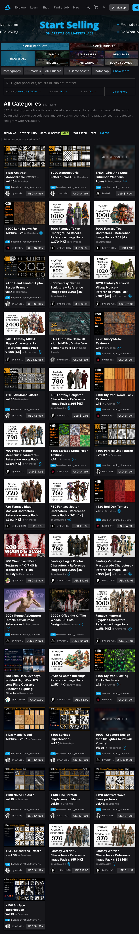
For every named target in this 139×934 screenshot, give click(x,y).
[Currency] (104, 7)
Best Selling (28, 133)
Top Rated (80, 133)
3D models (33, 71)
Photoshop (101, 71)
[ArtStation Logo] (7, 7)
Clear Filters (120, 91)
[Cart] (96, 7)
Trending (10, 133)
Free (93, 133)
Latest (104, 133)
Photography (12, 71)
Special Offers (54, 133)
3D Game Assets (77, 71)
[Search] (88, 7)
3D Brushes (53, 71)
